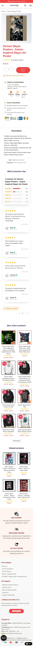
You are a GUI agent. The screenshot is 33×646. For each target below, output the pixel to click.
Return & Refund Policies (9, 590)
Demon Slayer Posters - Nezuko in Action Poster (24, 468)
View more (16, 441)
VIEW (8, 342)
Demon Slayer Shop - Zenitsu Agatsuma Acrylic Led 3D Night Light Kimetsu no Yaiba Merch (8, 350)
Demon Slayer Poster (14, 11)
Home (3, 11)
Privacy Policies (6, 571)
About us (4, 566)
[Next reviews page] (28, 313)
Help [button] (29, 643)
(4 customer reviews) (17, 60)
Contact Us (5, 592)
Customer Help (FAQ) (8, 595)
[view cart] (30, 5)
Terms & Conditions (7, 569)
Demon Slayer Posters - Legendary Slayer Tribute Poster (24, 495)
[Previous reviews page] (19, 313)
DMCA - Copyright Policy (9, 574)
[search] (25, 5)
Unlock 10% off (4, 638)
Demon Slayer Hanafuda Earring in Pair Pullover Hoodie (8, 378)
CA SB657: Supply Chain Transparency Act (14, 576)
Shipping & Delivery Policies (10, 585)
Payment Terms (6, 587)
